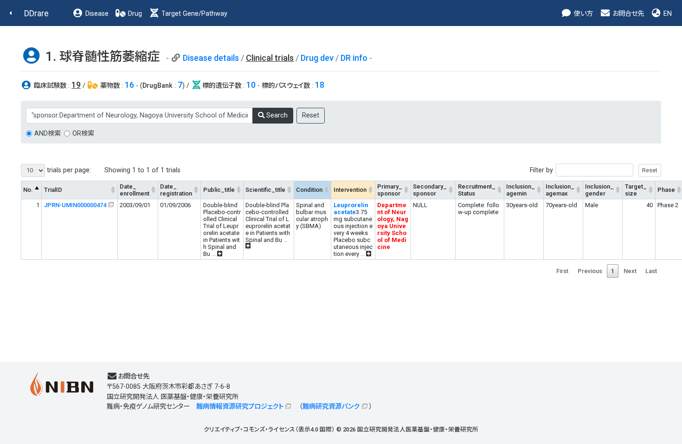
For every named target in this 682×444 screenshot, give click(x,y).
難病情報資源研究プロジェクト (239, 407)
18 (319, 85)
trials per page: (68, 170)
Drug (134, 14)
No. (28, 189)
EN (667, 14)
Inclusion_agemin (520, 190)
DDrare (36, 13)
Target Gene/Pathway (193, 14)
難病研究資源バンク (331, 407)
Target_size (636, 190)
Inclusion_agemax (560, 190)
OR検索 (83, 133)
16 (129, 85)
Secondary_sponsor (430, 190)
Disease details (211, 58)
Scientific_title (265, 189)
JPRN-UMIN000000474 (75, 205)
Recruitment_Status (476, 190)
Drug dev (317, 58)
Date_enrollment (134, 190)
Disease (96, 14)
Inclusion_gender (599, 190)
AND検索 (47, 133)
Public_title (219, 189)
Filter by (541, 170)
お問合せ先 (627, 14)
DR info (354, 58)
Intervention (350, 189)
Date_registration (176, 190)
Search (276, 115)
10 (251, 85)
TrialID (53, 189)
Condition (309, 189)
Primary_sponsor (389, 190)
